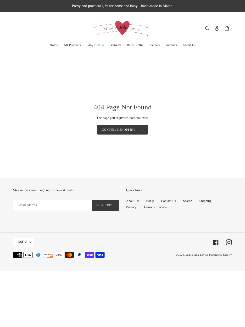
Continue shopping (119, 129)
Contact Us (168, 201)
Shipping (205, 201)
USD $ (22, 242)
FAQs (150, 201)
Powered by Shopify (220, 254)
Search (187, 201)
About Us (132, 201)
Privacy (131, 207)
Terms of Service (155, 207)
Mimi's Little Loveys (196, 254)
